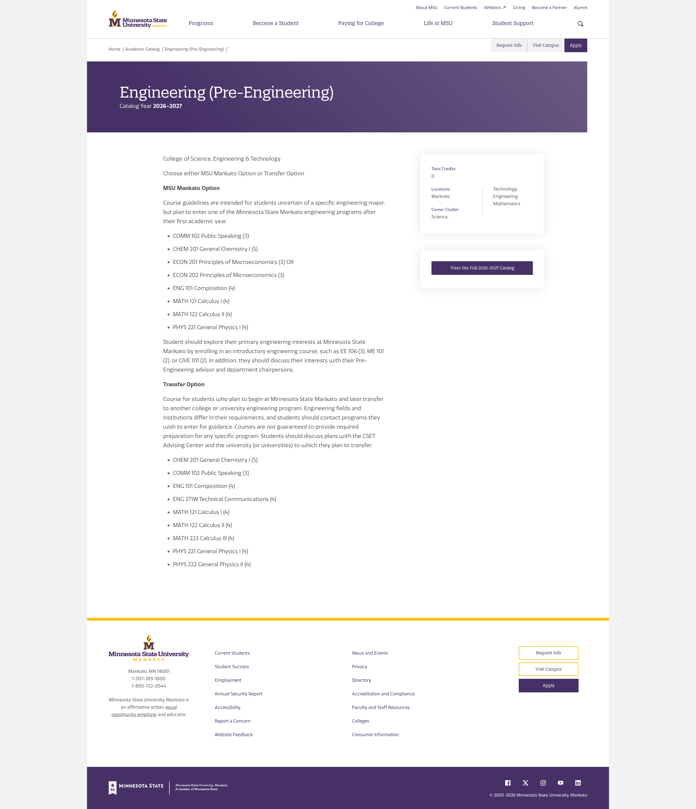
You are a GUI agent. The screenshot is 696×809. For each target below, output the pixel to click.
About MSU (426, 7)
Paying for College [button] (361, 23)
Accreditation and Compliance (383, 693)
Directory (361, 680)
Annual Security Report (238, 693)
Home (114, 49)
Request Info (509, 45)
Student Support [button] (512, 23)
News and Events (370, 653)
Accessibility (228, 707)
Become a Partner (549, 7)
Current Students (460, 7)
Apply (576, 45)
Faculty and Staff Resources (381, 707)
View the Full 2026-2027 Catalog (482, 267)
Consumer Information (375, 734)
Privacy (359, 666)
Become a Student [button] (276, 23)
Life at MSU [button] (438, 23)
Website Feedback (234, 734)
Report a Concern (233, 721)
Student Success (232, 666)
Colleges (360, 721)
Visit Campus (546, 45)
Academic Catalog (142, 49)
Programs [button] (201, 23)
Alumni (580, 7)
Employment (228, 680)
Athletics (492, 7)
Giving (519, 7)
